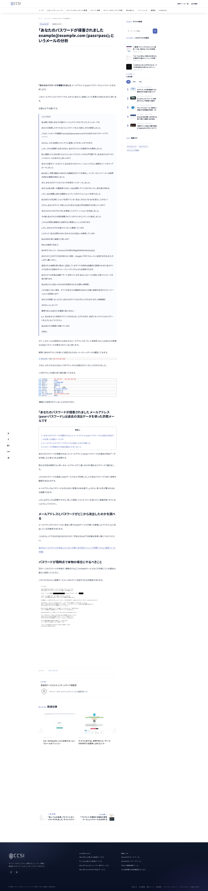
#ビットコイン (143, 146)
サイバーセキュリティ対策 (113, 10)
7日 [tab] (128, 82)
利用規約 (159, 887)
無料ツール (150, 887)
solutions (163, 10)
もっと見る (129, 74)
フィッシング (142, 10)
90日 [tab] (140, 82)
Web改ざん (130, 10)
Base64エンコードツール (131, 861)
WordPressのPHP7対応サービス (92, 869)
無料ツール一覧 (183, 4)
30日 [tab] (134, 82)
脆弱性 (153, 10)
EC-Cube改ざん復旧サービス (90, 861)
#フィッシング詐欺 (133, 150)
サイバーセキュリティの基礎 (77, 10)
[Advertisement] (78, 64)
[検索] (155, 31)
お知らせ (134, 887)
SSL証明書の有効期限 (129, 869)
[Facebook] (11, 872)
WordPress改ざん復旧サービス (91, 857)
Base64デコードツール (130, 857)
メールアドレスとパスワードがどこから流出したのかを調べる (65, 443)
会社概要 (194, 4)
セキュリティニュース (55, 10)
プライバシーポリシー (170, 887)
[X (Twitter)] (16, 872)
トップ (41, 10)
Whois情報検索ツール (130, 865)
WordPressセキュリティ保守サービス (94, 865)
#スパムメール (131, 146)
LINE (8, 451)
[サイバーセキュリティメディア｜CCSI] (15, 4)
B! (8, 445)
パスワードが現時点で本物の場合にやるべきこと (61, 446)
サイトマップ (184, 887)
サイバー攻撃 (95, 10)
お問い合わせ (194, 887)
